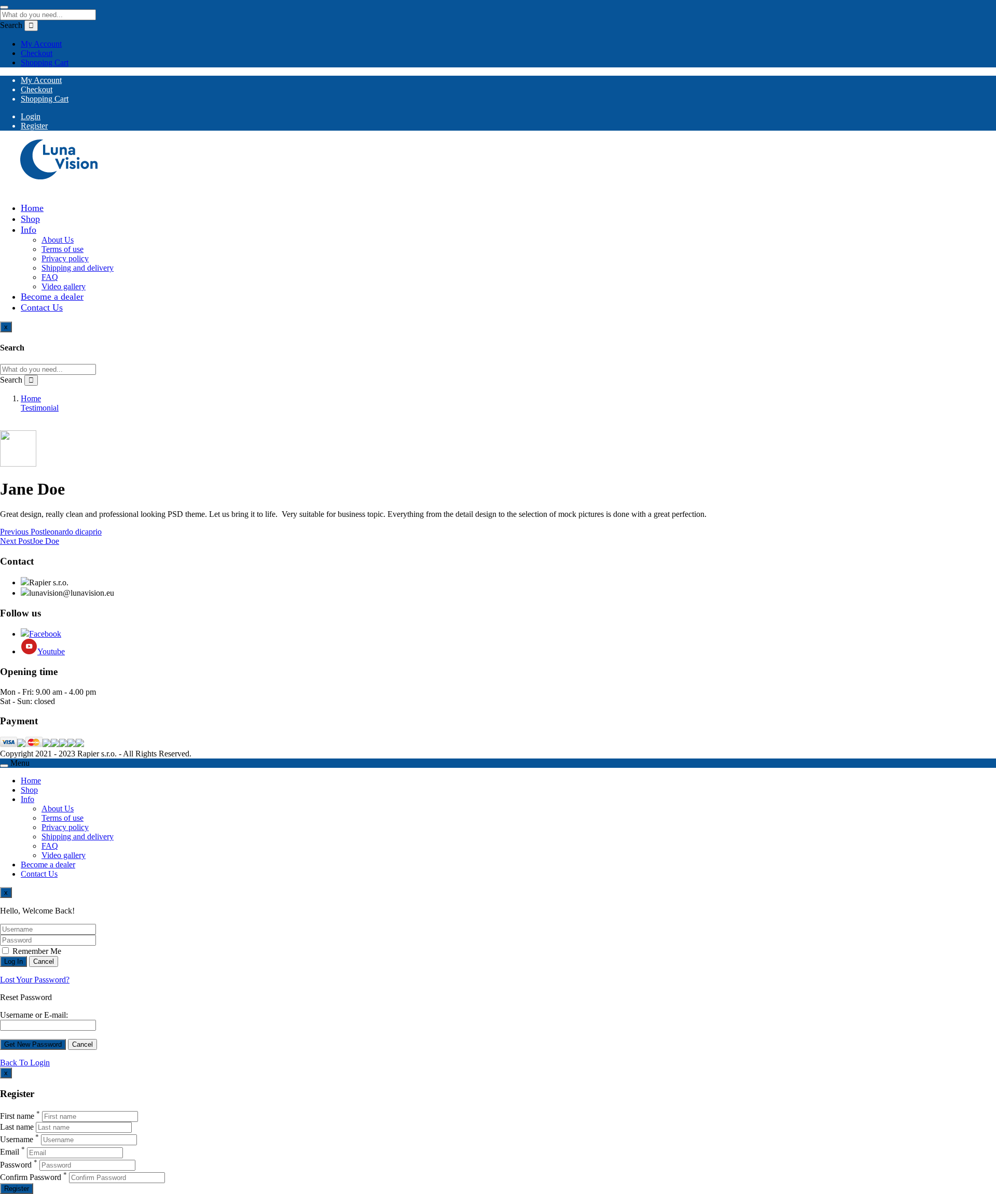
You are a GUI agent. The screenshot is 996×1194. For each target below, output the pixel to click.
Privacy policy (65, 258)
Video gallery (64, 286)
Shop (30, 219)
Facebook (45, 633)
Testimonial (40, 407)
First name (17, 1116)
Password (16, 1164)
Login (30, 116)
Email (9, 1152)
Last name (17, 1126)
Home (32, 208)
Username (16, 1139)
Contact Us (42, 307)
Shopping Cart (44, 62)
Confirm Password (30, 1177)
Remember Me (35, 951)
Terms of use (63, 249)
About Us (58, 239)
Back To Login (25, 1062)
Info (28, 229)
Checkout (36, 53)
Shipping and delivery (78, 267)
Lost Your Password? (35, 979)
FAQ (50, 277)
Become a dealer (52, 296)
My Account (41, 43)
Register (34, 125)
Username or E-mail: (34, 1014)
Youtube (51, 651)
